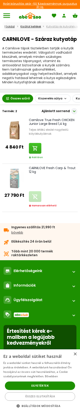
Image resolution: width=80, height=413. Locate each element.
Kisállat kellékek (30, 26)
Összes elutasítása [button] (40, 396)
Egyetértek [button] (40, 386)
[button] (40, 406)
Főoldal (9, 26)
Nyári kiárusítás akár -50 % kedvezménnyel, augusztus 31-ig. (40, 5)
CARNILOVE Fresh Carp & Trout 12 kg (52, 170)
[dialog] (40, 381)
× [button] (75, 354)
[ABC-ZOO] (30, 15)
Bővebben (51, 376)
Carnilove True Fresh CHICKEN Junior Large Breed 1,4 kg (51, 122)
